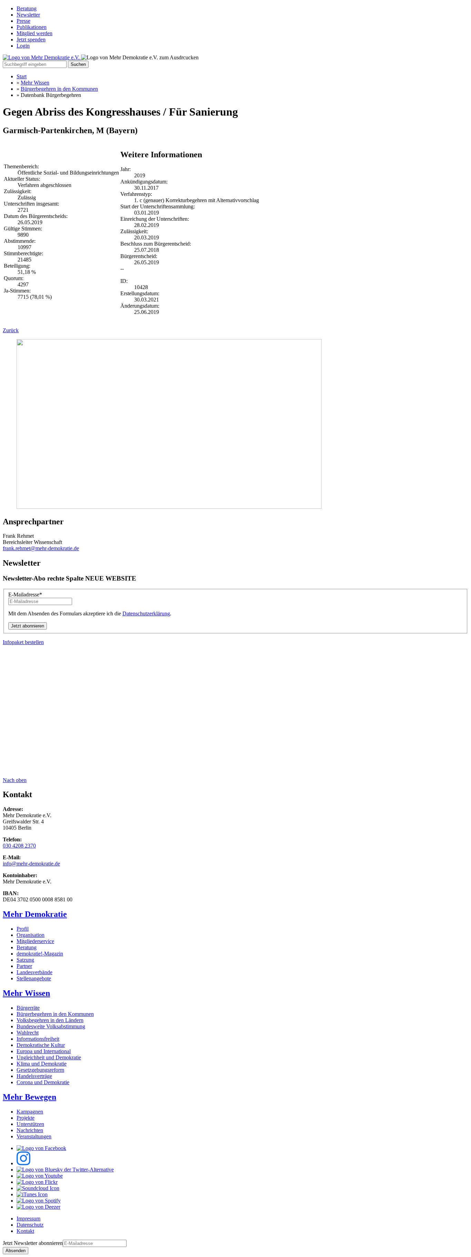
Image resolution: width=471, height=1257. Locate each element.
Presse (23, 21)
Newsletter (28, 15)
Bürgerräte (28, 1008)
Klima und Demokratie (42, 1064)
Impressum (28, 1218)
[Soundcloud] (38, 1188)
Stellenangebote (34, 978)
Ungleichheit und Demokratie (49, 1057)
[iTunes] (32, 1194)
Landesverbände (34, 972)
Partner (24, 966)
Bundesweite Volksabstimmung (51, 1026)
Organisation (30, 935)
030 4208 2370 (19, 846)
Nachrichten (30, 1130)
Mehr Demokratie (35, 914)
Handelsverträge (34, 1076)
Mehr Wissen (35, 83)
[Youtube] (40, 1176)
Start (22, 76)
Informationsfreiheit (38, 1039)
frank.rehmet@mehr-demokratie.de (41, 548)
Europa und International (44, 1051)
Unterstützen (30, 1124)
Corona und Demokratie (43, 1082)
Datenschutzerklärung (146, 613)
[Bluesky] (65, 1169)
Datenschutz (30, 1225)
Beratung (27, 8)
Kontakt (25, 1231)
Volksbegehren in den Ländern (50, 1020)
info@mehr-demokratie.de (31, 864)
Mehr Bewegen (29, 1096)
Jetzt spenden (31, 39)
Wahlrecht (28, 1033)
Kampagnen (30, 1112)
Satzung (25, 960)
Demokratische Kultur (41, 1045)
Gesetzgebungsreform (40, 1070)
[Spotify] (39, 1201)
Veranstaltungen (34, 1136)
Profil (23, 929)
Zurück (11, 330)
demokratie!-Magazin (40, 954)
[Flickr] (37, 1182)
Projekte (25, 1118)
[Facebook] (41, 1148)
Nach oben (15, 780)
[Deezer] (38, 1207)
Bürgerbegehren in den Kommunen (59, 89)
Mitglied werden (34, 33)
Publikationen (32, 27)
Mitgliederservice (35, 941)
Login (23, 46)
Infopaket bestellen (23, 642)
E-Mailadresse (25, 594)
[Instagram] (23, 1163)
